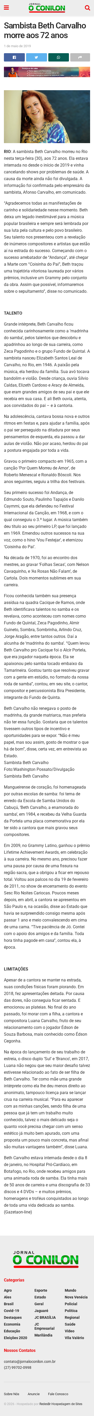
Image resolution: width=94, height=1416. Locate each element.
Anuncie (34, 1394)
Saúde (70, 1324)
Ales (7, 1297)
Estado (40, 1297)
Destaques (13, 1317)
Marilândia (43, 1335)
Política (71, 1311)
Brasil (9, 1304)
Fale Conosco (58, 1394)
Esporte (40, 1290)
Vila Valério (74, 1338)
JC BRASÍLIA (45, 1317)
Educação (12, 1331)
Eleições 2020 (15, 1338)
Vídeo (69, 1331)
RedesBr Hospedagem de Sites (60, 1404)
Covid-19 (11, 1311)
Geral (39, 1304)
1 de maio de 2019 (17, 46)
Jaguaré (41, 1311)
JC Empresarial (44, 1326)
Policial (71, 1304)
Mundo (70, 1290)
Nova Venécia (76, 1297)
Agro (8, 1290)
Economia (12, 1324)
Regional (72, 1317)
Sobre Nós (11, 1394)
